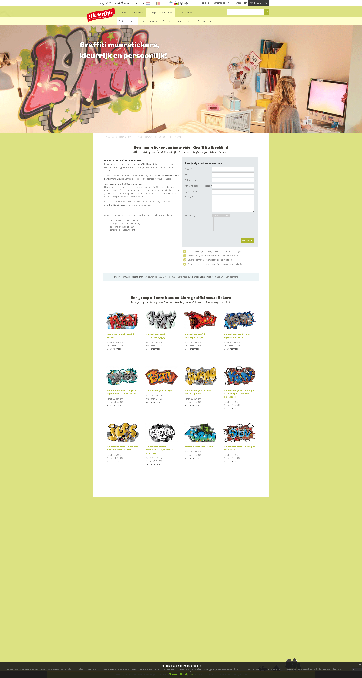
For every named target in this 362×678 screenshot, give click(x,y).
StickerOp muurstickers (101, 15)
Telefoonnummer (193, 180)
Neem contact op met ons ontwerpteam (219, 255)
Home (123, 12)
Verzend (246, 240)
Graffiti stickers (117, 205)
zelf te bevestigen (207, 264)
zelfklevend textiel (167, 175)
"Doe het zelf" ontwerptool (199, 21)
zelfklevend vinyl (113, 178)
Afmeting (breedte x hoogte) (198, 185)
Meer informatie (114, 348)
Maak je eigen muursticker (161, 12)
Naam (188, 169)
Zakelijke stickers (186, 12)
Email (188, 174)
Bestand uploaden (221, 215)
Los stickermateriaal (150, 21)
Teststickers (203, 2)
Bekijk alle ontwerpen (173, 21)
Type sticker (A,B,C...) (194, 191)
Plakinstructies (218, 2)
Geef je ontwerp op (127, 21)
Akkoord (173, 674)
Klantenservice (234, 2)
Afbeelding (190, 215)
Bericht (189, 197)
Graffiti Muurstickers (149, 164)
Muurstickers (137, 12)
